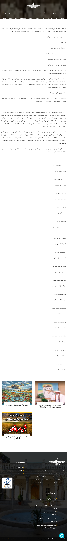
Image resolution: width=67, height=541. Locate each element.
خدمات (10, 18)
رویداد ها (20, 474)
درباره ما (57, 19)
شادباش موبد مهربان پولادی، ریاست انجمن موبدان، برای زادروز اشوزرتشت (49, 406)
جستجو (48, 13)
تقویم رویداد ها (40, 13)
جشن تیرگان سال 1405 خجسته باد (17, 405)
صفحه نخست (19, 468)
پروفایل (55, 13)
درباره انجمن (20, 471)
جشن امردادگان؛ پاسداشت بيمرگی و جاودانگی (17, 438)
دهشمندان (23, 18)
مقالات (30, 18)
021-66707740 (8, 13)
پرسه (16, 18)
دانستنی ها (37, 19)
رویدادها (50, 18)
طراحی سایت (11, 539)
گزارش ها (44, 19)
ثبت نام (61, 13)
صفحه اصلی (62, 19)
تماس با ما (4, 19)
